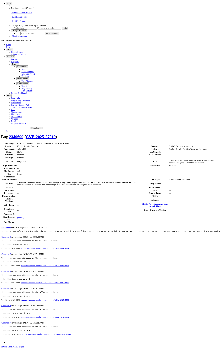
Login (9, 3)
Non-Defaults (26, 91)
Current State (22, 67)
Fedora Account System (21, 12)
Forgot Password (19, 31)
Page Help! (15, 98)
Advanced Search (18, 54)
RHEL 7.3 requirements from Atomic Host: (155, 205)
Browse (14, 59)
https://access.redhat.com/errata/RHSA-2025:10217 (46, 334)
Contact (14, 119)
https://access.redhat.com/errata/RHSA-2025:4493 (45, 300)
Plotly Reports (22, 84)
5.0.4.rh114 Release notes (21, 107)
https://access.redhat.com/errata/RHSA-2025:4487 (45, 266)
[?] (7, 130)
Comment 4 (6, 271)
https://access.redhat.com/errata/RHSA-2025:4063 (45, 248)
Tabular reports (27, 71)
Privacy (4, 347)
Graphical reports (28, 74)
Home (8, 45)
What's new (16, 103)
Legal (13, 121)
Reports (15, 64)
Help (8, 96)
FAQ (13, 110)
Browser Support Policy (21, 105)
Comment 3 (6, 254)
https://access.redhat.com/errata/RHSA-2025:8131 (45, 317)
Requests (15, 61)
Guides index (16, 112)
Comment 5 (6, 288)
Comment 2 (6, 237)
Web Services (16, 116)
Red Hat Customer (19, 21)
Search (9, 49)
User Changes (27, 81)
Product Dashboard (19, 93)
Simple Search (17, 52)
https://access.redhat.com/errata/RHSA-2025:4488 (45, 283)
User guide (15, 114)
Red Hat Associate (19, 17)
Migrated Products (18, 123)
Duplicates (25, 76)
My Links (10, 57)
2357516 (20, 218)
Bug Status (25, 86)
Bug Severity (26, 88)
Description (6, 227)
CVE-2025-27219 (41, 136)
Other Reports (22, 79)
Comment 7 (6, 323)
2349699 (16, 136)
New (8, 47)
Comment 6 (6, 306)
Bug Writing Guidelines (20, 100)
